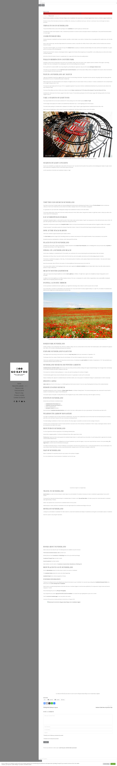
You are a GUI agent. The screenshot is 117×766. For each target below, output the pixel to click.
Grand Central (46, 494)
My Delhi (108, 245)
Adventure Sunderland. (81, 266)
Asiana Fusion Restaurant (81, 245)
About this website (18, 386)
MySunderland (49, 570)
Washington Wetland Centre (95, 66)
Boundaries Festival (50, 408)
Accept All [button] (113, 763)
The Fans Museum (97, 205)
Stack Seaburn (48, 236)
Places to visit (19, 388)
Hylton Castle (46, 384)
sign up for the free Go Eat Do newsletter (64, 593)
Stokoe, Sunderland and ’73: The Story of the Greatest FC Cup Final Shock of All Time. (88, 90)
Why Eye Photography (61, 590)
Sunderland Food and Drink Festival (53, 405)
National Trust (71, 47)
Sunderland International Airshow (57, 410)
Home (19, 384)
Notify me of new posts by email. (51, 738)
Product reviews (19, 395)
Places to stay (19, 393)
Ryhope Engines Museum (67, 390)
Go (40, 760)
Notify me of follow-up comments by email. (53, 735)
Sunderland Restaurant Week (101, 582)
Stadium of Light (87, 100)
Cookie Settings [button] (106, 763)
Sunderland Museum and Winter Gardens (51, 367)
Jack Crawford (84, 360)
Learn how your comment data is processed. (68, 747)
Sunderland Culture (49, 573)
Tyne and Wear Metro (83, 498)
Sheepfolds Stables (65, 224)
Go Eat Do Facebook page (52, 596)
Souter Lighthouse (70, 273)
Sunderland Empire (47, 576)
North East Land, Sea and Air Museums (68, 69)
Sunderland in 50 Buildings (58, 555)
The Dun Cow (46, 437)
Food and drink (19, 390)
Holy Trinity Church (73, 354)
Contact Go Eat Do (19, 397)
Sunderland (70, 28)
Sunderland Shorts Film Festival (52, 403)
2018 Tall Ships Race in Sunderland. (58, 583)
